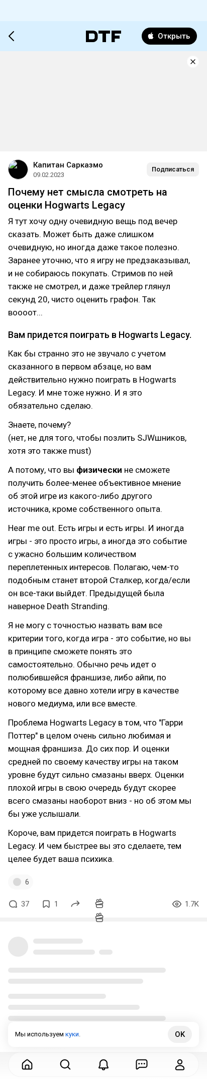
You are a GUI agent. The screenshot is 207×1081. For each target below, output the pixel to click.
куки (72, 1034)
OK (180, 1034)
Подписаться (173, 169)
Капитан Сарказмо (68, 164)
